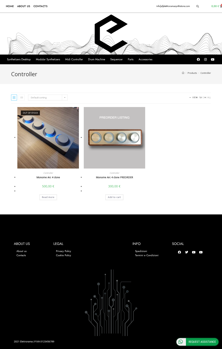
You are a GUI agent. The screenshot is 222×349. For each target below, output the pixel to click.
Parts (130, 59)
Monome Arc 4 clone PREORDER (114, 177)
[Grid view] (14, 97)
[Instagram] (205, 59)
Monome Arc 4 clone (48, 177)
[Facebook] (198, 59)
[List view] (22, 97)
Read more (48, 197)
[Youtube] (213, 59)
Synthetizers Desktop (19, 59)
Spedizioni (141, 251)
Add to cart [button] (114, 197)
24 (204, 97)
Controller (205, 72)
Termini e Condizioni (147, 255)
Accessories (145, 59)
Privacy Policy (63, 251)
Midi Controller (74, 59)
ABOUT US (23, 6)
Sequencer (116, 59)
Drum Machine (96, 59)
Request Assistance (202, 341)
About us (21, 251)
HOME (10, 6)
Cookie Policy (63, 255)
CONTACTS (40, 6)
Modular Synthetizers (48, 59)
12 (200, 97)
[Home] (183, 72)
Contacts (21, 255)
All (209, 97)
